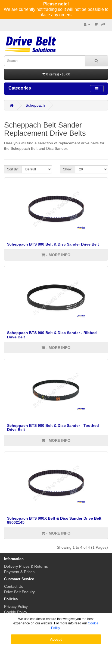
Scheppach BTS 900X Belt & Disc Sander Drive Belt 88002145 (54, 520)
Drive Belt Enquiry (19, 592)
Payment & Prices (19, 572)
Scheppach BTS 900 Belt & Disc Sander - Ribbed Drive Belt (52, 335)
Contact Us (13, 586)
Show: (67, 169)
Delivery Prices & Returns (26, 566)
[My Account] (87, 24)
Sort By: (12, 169)
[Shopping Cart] (96, 24)
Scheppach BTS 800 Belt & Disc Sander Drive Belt (53, 244)
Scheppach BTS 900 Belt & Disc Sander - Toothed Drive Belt (53, 427)
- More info (57, 255)
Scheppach (35, 105)
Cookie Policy (15, 612)
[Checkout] (103, 24)
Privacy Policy (16, 606)
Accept (56, 639)
